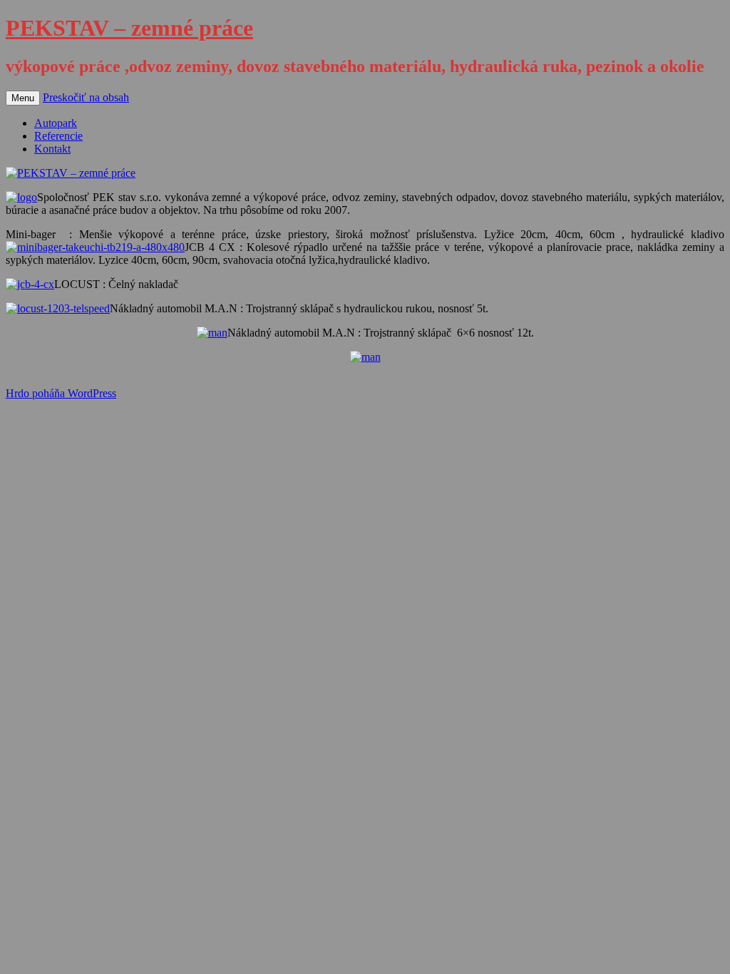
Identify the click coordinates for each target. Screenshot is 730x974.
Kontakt (52, 149)
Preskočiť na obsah (86, 97)
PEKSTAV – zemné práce (129, 28)
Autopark (55, 123)
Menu (22, 98)
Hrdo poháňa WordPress (61, 393)
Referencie (58, 136)
